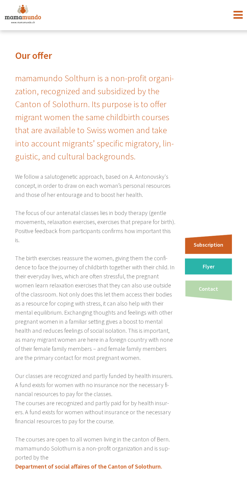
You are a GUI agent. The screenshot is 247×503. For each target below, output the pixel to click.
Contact (208, 288)
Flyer (208, 266)
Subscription (208, 244)
